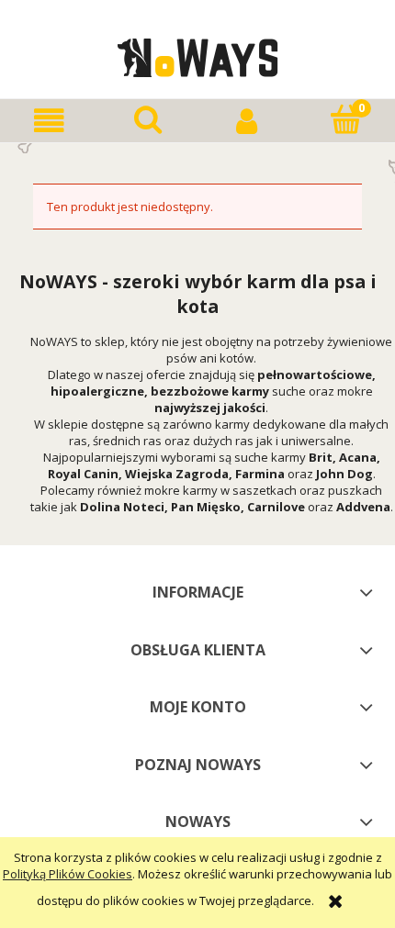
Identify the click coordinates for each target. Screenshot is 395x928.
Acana (358, 457)
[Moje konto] (247, 120)
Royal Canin (83, 473)
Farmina (260, 473)
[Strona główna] (198, 55)
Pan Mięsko (206, 506)
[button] (49, 120)
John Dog (344, 473)
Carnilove (276, 506)
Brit (321, 457)
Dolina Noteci (122, 506)
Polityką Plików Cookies (67, 874)
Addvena (363, 506)
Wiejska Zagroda (177, 473)
